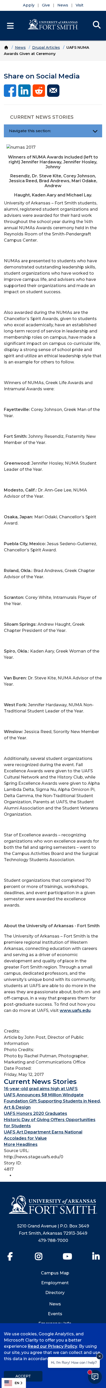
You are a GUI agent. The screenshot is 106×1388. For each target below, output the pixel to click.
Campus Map (55, 1273)
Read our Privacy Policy (52, 1346)
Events (55, 1313)
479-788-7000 (53, 1240)
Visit (79, 5)
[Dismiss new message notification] (99, 1356)
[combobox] (14, 1383)
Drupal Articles (46, 47)
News (62, 5)
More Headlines (21, 1144)
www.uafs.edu (75, 1010)
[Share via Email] (53, 90)
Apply (28, 5)
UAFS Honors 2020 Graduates (35, 1113)
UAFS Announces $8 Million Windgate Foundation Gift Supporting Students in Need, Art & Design (52, 1101)
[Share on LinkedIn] (24, 90)
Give (46, 5)
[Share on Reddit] (39, 90)
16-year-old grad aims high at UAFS (41, 1088)
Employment (55, 1282)
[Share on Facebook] (10, 90)
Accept (23, 1376)
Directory (55, 1292)
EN (17, 1383)
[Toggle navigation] (95, 130)
